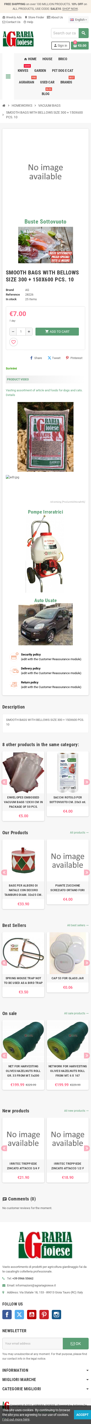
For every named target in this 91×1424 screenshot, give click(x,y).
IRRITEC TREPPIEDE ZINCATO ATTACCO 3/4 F (23, 1166)
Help (28, 22)
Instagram (56, 1314)
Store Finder (34, 17)
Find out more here (15, 1419)
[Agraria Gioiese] (18, 38)
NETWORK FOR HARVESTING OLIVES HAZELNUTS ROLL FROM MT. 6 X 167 (68, 1071)
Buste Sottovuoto (45, 221)
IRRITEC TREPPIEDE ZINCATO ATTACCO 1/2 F (67, 1166)
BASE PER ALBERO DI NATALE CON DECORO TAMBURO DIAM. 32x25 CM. (23, 890)
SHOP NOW (70, 8)
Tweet (56, 358)
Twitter (19, 1314)
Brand (10, 290)
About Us (56, 17)
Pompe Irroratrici (45, 512)
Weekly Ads (12, 17)
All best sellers (78, 925)
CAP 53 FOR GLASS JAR (68, 978)
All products (79, 832)
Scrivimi (11, 368)
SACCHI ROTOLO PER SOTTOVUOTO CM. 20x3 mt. (67, 800)
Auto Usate (45, 600)
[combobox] (69, 33)
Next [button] (87, 782)
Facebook (7, 1314)
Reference (13, 294)
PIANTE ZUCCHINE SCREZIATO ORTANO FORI (67, 888)
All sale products (76, 1013)
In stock (11, 299)
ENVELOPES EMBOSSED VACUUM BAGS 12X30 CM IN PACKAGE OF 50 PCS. (23, 802)
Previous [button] (4, 782)
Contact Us (13, 22)
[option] (23, 786)
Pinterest (76, 358)
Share (38, 358)
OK (78, 1343)
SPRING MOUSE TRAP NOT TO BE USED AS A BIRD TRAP (23, 981)
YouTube (31, 1314)
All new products (76, 1110)
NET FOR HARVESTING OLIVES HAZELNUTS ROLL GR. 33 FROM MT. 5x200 (23, 1071)
